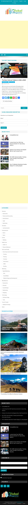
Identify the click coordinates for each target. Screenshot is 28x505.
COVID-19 (5, 244)
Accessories (5, 283)
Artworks (4, 285)
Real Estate (5, 223)
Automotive (5, 213)
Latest (24, 503)
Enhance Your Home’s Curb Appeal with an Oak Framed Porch (18, 150)
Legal (4, 220)
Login (25, 1)
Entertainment (5, 82)
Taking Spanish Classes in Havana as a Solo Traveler (14, 328)
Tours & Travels (5, 302)
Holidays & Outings (6, 304)
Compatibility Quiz (14, 135)
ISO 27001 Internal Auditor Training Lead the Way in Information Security (18, 158)
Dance (4, 232)
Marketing (4, 268)
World (3, 307)
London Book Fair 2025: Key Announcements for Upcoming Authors (17, 144)
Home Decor (5, 261)
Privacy (5, 503)
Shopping (5, 292)
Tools (4, 299)
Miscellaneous (5, 280)
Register (20, 1)
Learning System (6, 228)
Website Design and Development (10, 278)
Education (4, 225)
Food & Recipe (5, 287)
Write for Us (16, 1)
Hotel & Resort (6, 218)
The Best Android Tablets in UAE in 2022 (14, 80)
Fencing (5, 254)
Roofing (5, 266)
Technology (12, 82)
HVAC (4, 263)
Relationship (5, 290)
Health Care (4, 242)
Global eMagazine (20, 502)
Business (4, 211)
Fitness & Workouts (6, 247)
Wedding (4, 239)
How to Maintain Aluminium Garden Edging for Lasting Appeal (18, 165)
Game (4, 235)
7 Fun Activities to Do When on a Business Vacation (11, 394)
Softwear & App (6, 297)
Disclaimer (19, 503)
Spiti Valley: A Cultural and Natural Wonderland (11, 373)
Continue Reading (8, 101)
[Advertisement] (14, 35)
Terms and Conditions (12, 503)
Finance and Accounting (8, 216)
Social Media (6, 275)
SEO (4, 273)
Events (3, 237)
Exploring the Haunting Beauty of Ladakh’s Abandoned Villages (12, 353)
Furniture (5, 259)
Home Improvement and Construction (10, 251)
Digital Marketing (6, 271)
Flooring (5, 256)
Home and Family (5, 249)
